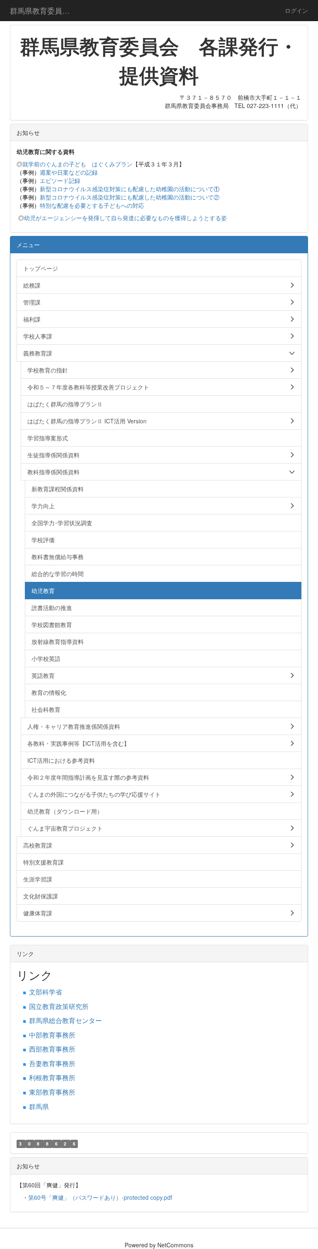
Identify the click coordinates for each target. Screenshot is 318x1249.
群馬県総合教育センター (65, 1020)
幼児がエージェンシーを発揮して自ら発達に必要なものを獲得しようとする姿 (125, 218)
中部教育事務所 (52, 1035)
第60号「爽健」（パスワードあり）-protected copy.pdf (100, 1197)
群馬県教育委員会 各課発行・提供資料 (45, 10)
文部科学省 (45, 992)
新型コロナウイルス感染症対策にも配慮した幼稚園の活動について (127, 189)
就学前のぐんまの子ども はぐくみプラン (77, 164)
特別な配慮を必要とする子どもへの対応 (92, 205)
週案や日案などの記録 (69, 172)
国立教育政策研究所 (59, 1006)
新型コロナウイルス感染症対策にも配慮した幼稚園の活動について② (129, 197)
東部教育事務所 (52, 1092)
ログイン (296, 10)
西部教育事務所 (52, 1049)
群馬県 (39, 1106)
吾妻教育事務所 (52, 1063)
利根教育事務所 (52, 1077)
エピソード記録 (60, 180)
